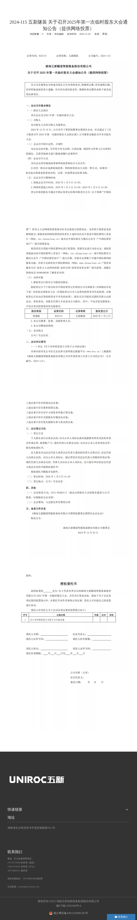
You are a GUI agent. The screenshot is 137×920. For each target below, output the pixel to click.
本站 (104, 33)
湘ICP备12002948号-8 (68, 905)
